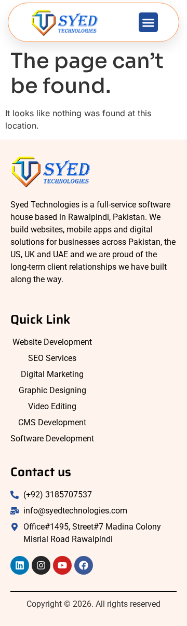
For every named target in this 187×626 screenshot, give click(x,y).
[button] (148, 22)
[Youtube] (62, 565)
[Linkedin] (19, 565)
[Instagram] (41, 565)
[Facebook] (83, 565)
